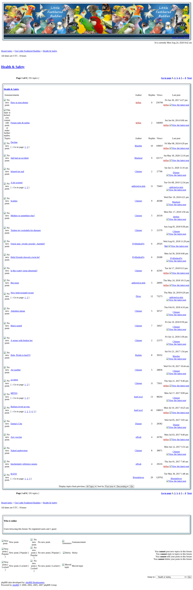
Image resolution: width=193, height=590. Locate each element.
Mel (166, 246)
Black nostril (16, 326)
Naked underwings (19, 450)
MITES (14, 393)
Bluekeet (138, 158)
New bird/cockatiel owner (22, 293)
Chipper (138, 171)
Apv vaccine (16, 437)
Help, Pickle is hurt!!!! (21, 355)
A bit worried (16, 182)
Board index (6, 51)
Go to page (166, 78)
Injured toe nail (17, 171)
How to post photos (19, 102)
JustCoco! (138, 397)
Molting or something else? (23, 215)
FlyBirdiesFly (138, 244)
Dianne (176, 172)
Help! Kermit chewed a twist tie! (25, 257)
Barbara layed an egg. (20, 406)
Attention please (18, 311)
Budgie (138, 355)
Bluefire (138, 146)
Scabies (14, 201)
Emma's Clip (16, 423)
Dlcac (138, 296)
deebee (176, 217)
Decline (14, 142)
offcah (138, 437)
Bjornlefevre (138, 477)
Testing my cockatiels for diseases (26, 230)
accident (14, 380)
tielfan (138, 102)
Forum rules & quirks (20, 123)
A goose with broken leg (21, 340)
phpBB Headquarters (35, 582)
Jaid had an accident (20, 158)
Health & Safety (50, 51)
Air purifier (16, 370)
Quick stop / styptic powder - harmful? (28, 244)
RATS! (14, 474)
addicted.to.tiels (138, 186)
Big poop (15, 283)
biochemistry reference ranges (24, 464)
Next (189, 78)
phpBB (15, 585)
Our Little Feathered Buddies (28, 51)
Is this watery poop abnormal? (24, 270)
